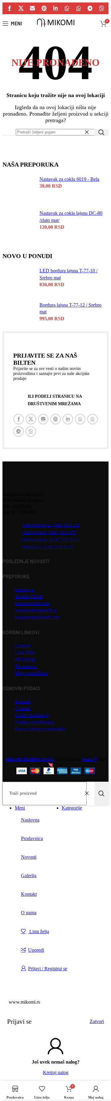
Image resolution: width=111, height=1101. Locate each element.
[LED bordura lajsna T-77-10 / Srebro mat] (25, 279)
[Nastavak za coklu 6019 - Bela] (25, 188)
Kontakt (23, 701)
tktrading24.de (29, 596)
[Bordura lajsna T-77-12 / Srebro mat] (25, 314)
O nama (22, 708)
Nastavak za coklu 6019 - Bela (69, 179)
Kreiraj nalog (55, 1072)
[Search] (101, 132)
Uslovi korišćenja (32, 715)
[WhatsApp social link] (67, 8)
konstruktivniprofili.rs (36, 610)
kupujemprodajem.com (37, 617)
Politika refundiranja (34, 722)
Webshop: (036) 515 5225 (47, 546)
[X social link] (21, 8)
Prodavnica (26, 666)
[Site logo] (55, 27)
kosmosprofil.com (32, 603)
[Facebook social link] (9, 8)
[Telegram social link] (90, 8)
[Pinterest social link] (44, 8)
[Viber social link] (101, 8)
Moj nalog (25, 659)
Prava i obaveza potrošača (40, 729)
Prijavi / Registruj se (47, 968)
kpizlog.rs (24, 589)
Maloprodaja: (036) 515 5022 (51, 539)
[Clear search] (88, 132)
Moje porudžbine (31, 673)
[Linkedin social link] (55, 8)
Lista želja (25, 652)
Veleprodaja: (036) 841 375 (49, 532)
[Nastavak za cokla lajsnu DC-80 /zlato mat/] (25, 222)
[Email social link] (32, 8)
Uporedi (23, 645)
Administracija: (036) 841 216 (51, 524)
